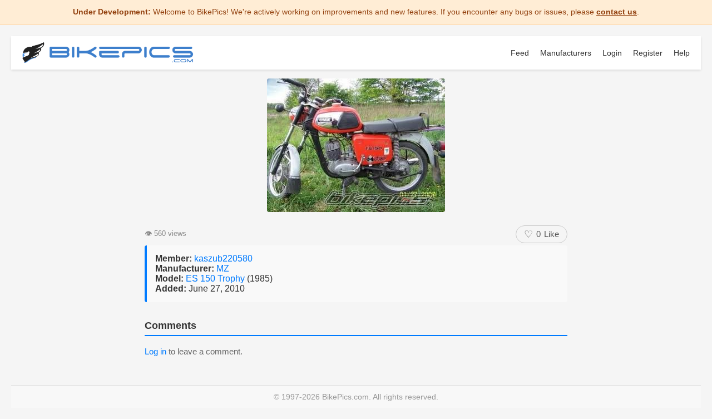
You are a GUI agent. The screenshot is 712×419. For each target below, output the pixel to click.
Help (682, 52)
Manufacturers (565, 52)
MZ (222, 268)
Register (647, 52)
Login (612, 52)
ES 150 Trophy (216, 278)
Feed (520, 52)
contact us (616, 11)
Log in (155, 351)
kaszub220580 (223, 258)
